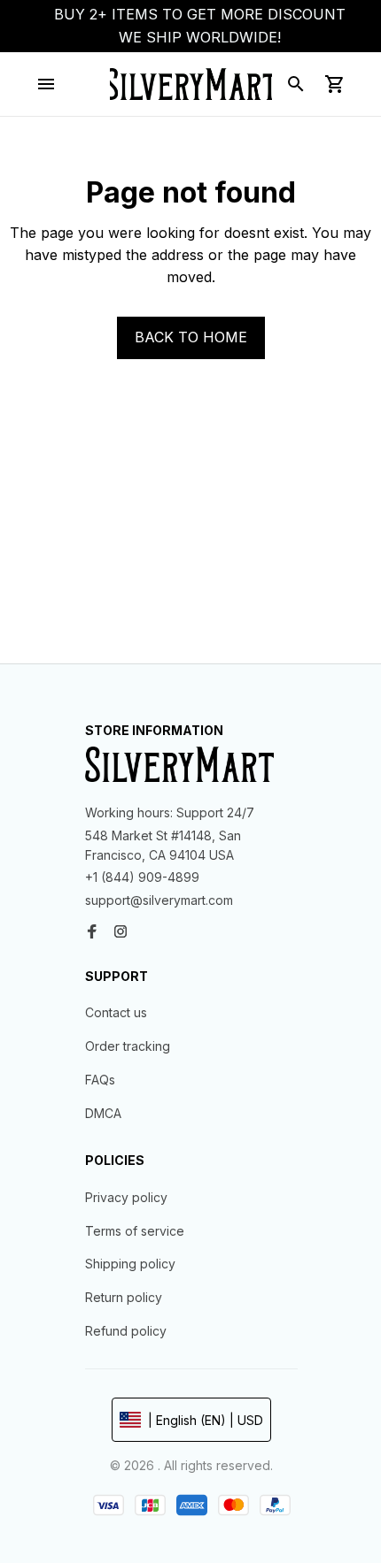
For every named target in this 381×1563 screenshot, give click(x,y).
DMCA (103, 1113)
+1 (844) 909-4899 (142, 877)
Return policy (123, 1297)
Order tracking (127, 1045)
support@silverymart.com (159, 900)
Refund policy (126, 1330)
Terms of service (134, 1230)
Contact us (116, 1012)
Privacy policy (126, 1197)
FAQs (100, 1079)
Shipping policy (130, 1263)
